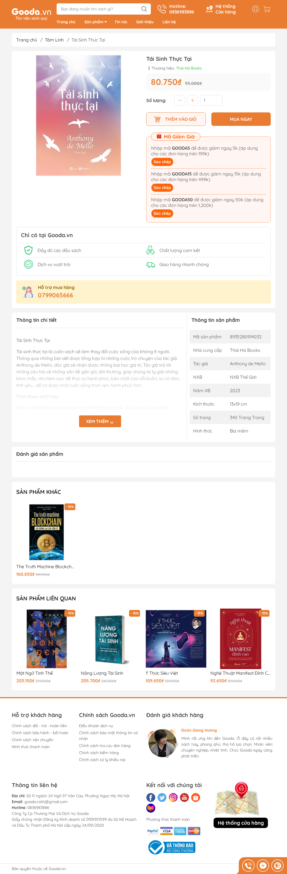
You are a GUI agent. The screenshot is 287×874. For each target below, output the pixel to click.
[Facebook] (150, 797)
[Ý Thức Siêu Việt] (176, 639)
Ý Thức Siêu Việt (162, 673)
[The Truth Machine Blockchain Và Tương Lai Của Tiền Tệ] (46, 532)
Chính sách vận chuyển (32, 739)
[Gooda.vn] (31, 14)
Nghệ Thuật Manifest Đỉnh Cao (240, 673)
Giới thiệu (145, 21)
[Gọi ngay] (248, 865)
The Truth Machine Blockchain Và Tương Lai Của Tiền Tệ (46, 566)
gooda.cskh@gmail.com (46, 801)
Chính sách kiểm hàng (99, 752)
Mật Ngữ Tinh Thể (34, 673)
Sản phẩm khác (38, 491)
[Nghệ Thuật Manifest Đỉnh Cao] (240, 639)
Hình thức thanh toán (31, 746)
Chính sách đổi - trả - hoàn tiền (39, 725)
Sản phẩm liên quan (46, 598)
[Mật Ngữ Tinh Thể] (46, 639)
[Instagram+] (173, 797)
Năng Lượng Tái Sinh (102, 673)
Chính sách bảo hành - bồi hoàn (40, 732)
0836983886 (38, 807)
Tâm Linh (54, 40)
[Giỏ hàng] (268, 9)
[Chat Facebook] (263, 865)
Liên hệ (169, 21)
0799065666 (55, 295)
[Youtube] (184, 797)
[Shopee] (195, 797)
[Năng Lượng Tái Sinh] (111, 639)
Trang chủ (66, 21)
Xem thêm (98, 421)
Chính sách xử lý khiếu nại (102, 759)
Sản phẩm (93, 21)
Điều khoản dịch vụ (96, 725)
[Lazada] (150, 808)
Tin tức (121, 21)
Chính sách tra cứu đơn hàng (105, 745)
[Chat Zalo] (277, 865)
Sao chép (162, 161)
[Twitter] (162, 797)
